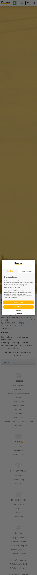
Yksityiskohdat (27, 271)
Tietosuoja (18, 310)
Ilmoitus (10, 271)
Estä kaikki (18, 307)
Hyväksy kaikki (18, 302)
